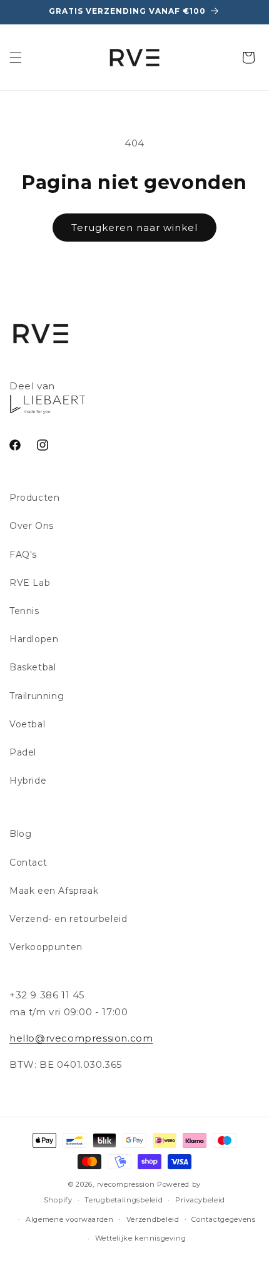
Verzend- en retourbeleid (68, 918)
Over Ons (31, 525)
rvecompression (126, 1184)
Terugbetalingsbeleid (123, 1200)
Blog (20, 833)
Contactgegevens (223, 1219)
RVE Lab (29, 582)
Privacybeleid (200, 1200)
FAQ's (23, 554)
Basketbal (32, 667)
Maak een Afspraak (53, 890)
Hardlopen (33, 639)
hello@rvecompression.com (81, 1038)
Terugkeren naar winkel (134, 227)
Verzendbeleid (153, 1219)
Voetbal (27, 724)
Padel (22, 752)
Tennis (24, 611)
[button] (15, 57)
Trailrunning (36, 696)
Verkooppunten (46, 947)
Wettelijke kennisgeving (140, 1238)
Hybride (27, 780)
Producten (34, 497)
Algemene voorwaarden (70, 1219)
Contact (28, 862)
